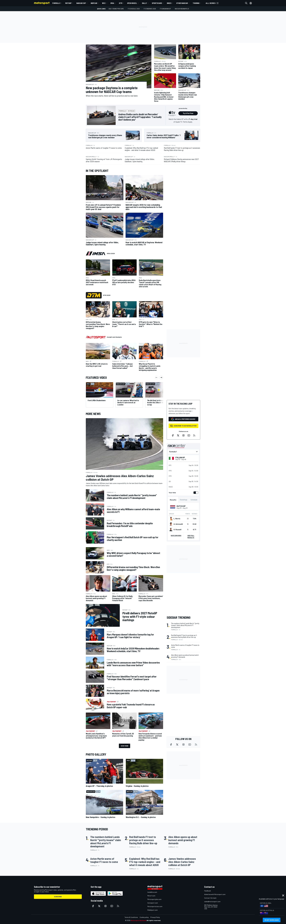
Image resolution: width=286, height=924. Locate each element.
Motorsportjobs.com (154, 899)
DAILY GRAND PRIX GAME (116, 9)
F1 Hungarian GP (165, 9)
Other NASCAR (182, 3)
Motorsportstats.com (154, 906)
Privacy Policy (155, 917)
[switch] (195, 493)
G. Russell (177, 529)
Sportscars (157, 3)
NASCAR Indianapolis (182, 9)
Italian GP (180, 457)
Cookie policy (144, 917)
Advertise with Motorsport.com (214, 894)
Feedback (207, 891)
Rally (144, 3)
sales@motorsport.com (212, 901)
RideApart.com (152, 910)
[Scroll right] (161, 377)
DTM (120, 3)
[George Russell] (171, 529)
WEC (104, 3)
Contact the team (210, 898)
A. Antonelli (178, 524)
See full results (190, 536)
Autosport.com (152, 903)
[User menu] (250, 3)
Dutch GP (181, 506)
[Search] (246, 3)
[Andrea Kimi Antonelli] (171, 524)
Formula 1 (56, 3)
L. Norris (177, 519)
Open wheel (132, 3)
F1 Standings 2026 (150, 9)
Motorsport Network (138, 920)
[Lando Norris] (171, 518)
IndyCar (94, 3)
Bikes (169, 3)
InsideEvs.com (152, 892)
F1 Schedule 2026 (134, 9)
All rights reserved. (154, 920)
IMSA (112, 3)
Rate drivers (176, 535)
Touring (196, 3)
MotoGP (68, 3)
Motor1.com (151, 896)
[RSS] (194, 435)
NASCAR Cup (81, 3)
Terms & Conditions (131, 917)
